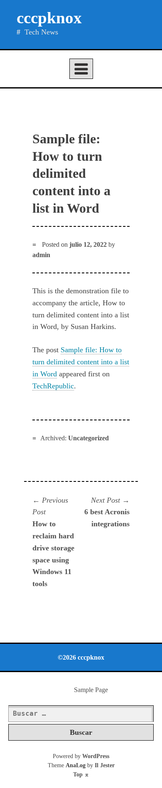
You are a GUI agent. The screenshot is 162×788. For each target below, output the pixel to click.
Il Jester (105, 765)
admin (41, 254)
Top (81, 774)
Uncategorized (88, 438)
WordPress (95, 756)
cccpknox (49, 18)
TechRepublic (53, 386)
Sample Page (91, 689)
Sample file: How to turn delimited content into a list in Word (80, 362)
